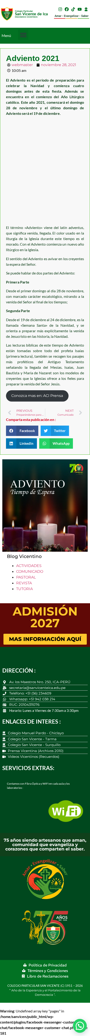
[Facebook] (67, 9)
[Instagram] (60, 9)
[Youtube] (80, 9)
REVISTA (24, 583)
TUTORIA (24, 589)
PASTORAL (26, 577)
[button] (23, 35)
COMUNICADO (29, 571)
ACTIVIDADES (29, 566)
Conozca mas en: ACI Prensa (37, 395)
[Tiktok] (73, 9)
